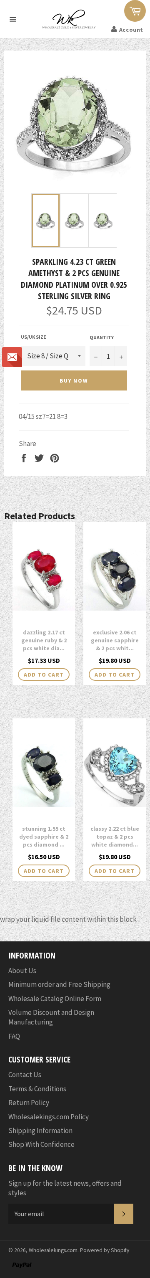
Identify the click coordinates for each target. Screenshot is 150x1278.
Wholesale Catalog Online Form (54, 998)
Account (131, 29)
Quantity (102, 337)
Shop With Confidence (41, 1144)
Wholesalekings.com (53, 1250)
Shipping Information (40, 1130)
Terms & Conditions (37, 1088)
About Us (22, 970)
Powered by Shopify (104, 1250)
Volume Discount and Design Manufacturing (51, 1017)
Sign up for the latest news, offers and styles (65, 1188)
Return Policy (28, 1102)
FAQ (14, 1036)
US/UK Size (33, 337)
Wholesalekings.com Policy (48, 1116)
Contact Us (24, 1074)
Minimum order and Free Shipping (59, 984)
